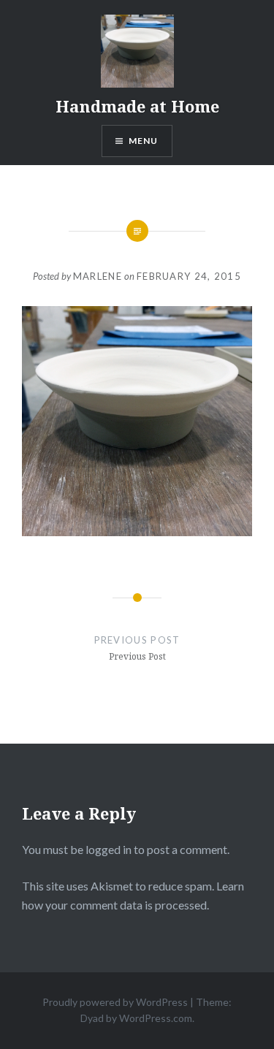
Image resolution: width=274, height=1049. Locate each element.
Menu (144, 140)
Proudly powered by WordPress (115, 1002)
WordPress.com (155, 1018)
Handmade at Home (137, 106)
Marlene (97, 276)
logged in (108, 849)
